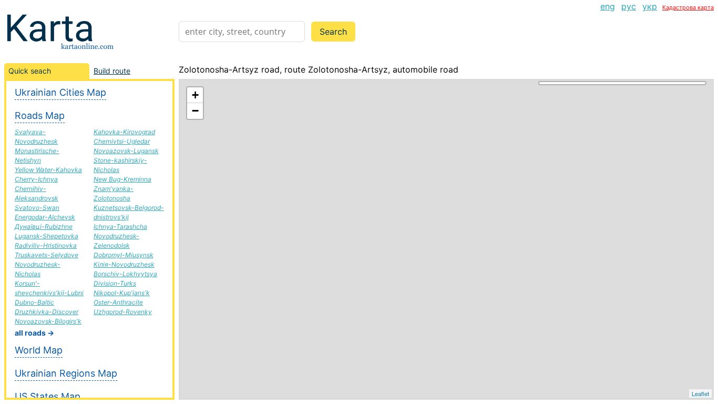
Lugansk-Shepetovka (46, 236)
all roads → (34, 332)
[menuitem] (607, 6)
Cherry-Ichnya (36, 179)
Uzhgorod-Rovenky (123, 312)
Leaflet (700, 393)
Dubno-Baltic (34, 302)
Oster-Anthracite (118, 302)
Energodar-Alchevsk (45, 217)
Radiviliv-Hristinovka (46, 245)
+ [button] (195, 95)
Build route (112, 70)
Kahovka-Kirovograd (124, 132)
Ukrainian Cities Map (60, 92)
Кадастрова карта (688, 7)
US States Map (47, 396)
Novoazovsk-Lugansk (126, 151)
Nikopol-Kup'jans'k (122, 293)
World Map (39, 350)
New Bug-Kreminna (122, 179)
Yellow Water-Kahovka (48, 170)
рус (628, 6)
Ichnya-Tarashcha (120, 226)
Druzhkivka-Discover (46, 312)
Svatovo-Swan (37, 207)
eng (607, 6)
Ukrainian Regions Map (66, 373)
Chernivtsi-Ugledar (122, 141)
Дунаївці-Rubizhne (44, 226)
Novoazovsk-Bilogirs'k (48, 321)
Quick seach (29, 70)
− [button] (195, 110)
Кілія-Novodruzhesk (124, 264)
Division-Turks (115, 283)
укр (649, 6)
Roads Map (40, 115)
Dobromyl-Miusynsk (123, 255)
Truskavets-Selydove (46, 255)
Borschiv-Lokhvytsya (125, 274)
